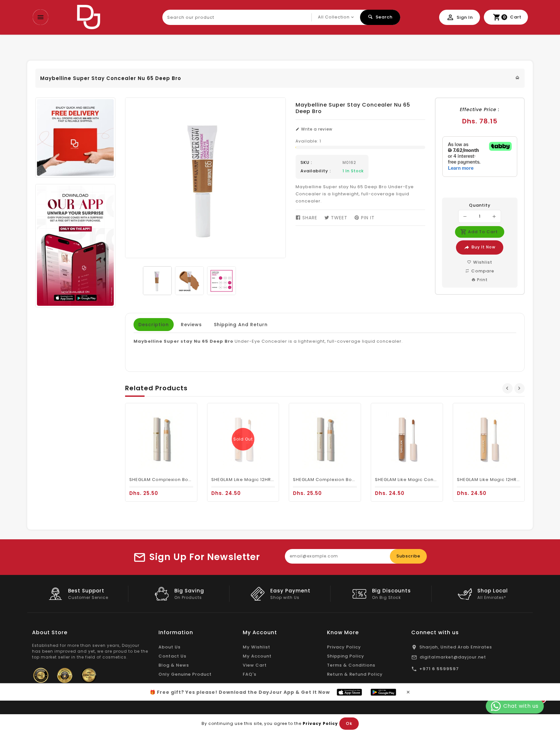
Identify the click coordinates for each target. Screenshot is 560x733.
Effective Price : (479, 109)
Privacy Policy (344, 647)
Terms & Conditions (351, 665)
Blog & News (173, 665)
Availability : (315, 171)
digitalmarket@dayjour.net (453, 657)
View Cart (255, 665)
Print (482, 279)
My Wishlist (256, 647)
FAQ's (249, 674)
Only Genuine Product (185, 674)
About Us (169, 647)
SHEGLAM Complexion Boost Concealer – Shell (184, 479)
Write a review (316, 129)
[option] (157, 281)
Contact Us (172, 656)
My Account (257, 656)
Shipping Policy (345, 656)
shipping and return (241, 324)
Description (153, 324)
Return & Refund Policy (355, 674)
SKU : (306, 163)
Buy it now (484, 247)
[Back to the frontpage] (517, 77)
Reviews (191, 324)
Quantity (480, 205)
